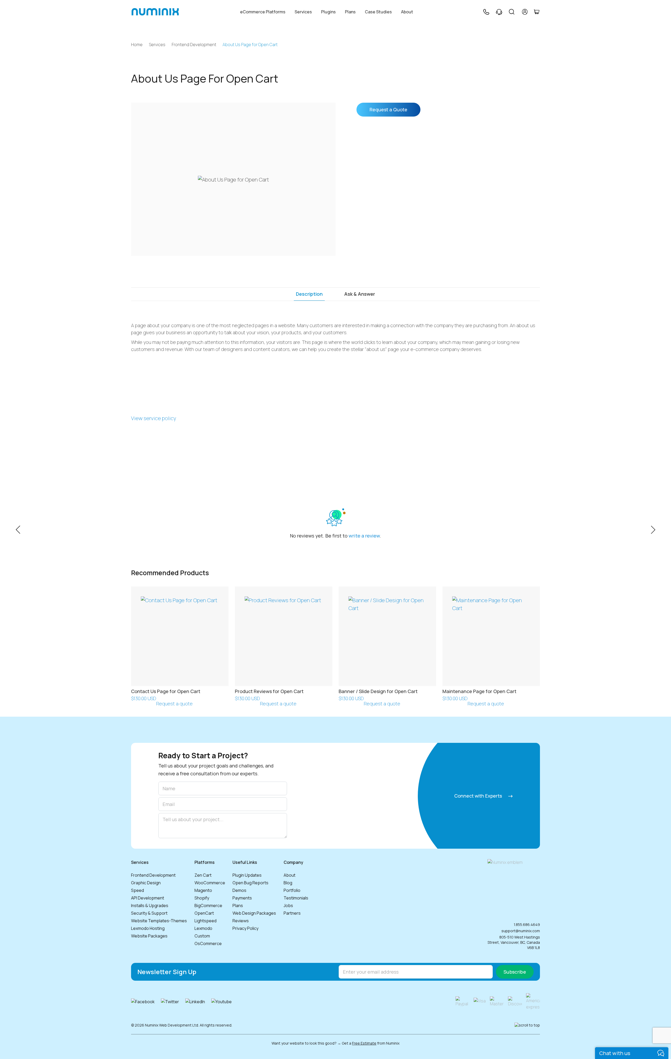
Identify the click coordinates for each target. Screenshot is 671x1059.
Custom (202, 936)
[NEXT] (653, 529)
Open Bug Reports (250, 883)
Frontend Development (194, 44)
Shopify (201, 898)
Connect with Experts (478, 796)
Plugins (328, 12)
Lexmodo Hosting (148, 928)
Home (137, 44)
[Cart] (536, 11)
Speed (137, 890)
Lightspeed (205, 921)
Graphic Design (146, 883)
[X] (170, 1001)
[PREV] (18, 529)
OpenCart (204, 913)
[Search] (511, 11)
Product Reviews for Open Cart (269, 691)
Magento (203, 890)
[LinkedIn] (195, 1001)
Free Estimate (364, 1043)
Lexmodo (203, 928)
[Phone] (486, 11)
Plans (350, 12)
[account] (525, 12)
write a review (364, 536)
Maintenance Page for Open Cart (479, 691)
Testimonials (296, 898)
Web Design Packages (254, 913)
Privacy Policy (245, 928)
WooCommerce (209, 883)
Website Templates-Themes (159, 921)
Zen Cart (203, 875)
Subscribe (515, 972)
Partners (292, 913)
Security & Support (149, 913)
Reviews (240, 921)
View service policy (153, 418)
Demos (239, 890)
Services (303, 12)
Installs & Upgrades (149, 905)
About (407, 12)
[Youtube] (221, 1001)
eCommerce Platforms (262, 12)
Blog (288, 883)
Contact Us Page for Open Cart (165, 691)
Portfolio (292, 890)
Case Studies (378, 12)
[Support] (499, 11)
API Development (147, 898)
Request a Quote (388, 109)
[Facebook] (143, 1001)
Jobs (288, 905)
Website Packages (149, 936)
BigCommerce (208, 905)
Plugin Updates (247, 875)
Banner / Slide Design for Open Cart (378, 691)
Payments (242, 898)
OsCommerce (208, 943)
